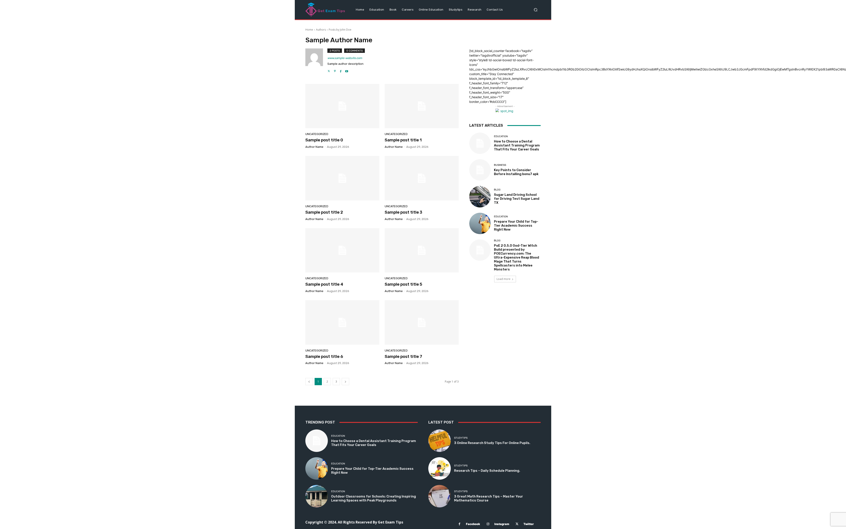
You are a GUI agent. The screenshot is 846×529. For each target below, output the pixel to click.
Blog (497, 190)
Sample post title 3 (403, 212)
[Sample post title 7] (422, 322)
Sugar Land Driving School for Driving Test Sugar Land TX (516, 199)
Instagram (501, 524)
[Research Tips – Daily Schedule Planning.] (439, 468)
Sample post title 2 (324, 212)
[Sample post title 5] (422, 250)
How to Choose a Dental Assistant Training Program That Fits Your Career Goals (517, 145)
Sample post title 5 (403, 284)
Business (500, 165)
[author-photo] (316, 60)
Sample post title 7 (403, 356)
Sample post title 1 (403, 139)
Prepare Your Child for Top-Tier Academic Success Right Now (516, 225)
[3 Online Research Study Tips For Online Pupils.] (439, 440)
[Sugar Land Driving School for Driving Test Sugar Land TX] (480, 196)
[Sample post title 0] (342, 106)
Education (501, 136)
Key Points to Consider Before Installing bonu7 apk (516, 172)
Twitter (528, 524)
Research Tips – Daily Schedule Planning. (487, 471)
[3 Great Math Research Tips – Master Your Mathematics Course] (439, 496)
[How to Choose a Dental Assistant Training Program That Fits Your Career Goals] (480, 143)
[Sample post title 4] (342, 250)
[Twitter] (517, 524)
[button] (535, 10)
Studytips (461, 438)
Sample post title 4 (324, 284)
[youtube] (346, 70)
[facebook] (340, 70)
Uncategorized (316, 134)
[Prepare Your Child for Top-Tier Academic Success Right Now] (480, 223)
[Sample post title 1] (422, 106)
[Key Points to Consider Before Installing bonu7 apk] (480, 170)
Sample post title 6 (324, 356)
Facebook (473, 524)
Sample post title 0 (324, 139)
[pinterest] (334, 70)
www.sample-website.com (344, 58)
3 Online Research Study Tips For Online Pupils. (492, 443)
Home (309, 29)
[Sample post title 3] (422, 178)
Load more (503, 279)
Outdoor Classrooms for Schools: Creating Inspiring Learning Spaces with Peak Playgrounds (373, 498)
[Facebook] (459, 524)
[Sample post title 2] (342, 178)
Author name (314, 146)
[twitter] (328, 70)
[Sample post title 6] (342, 322)
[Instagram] (488, 524)
